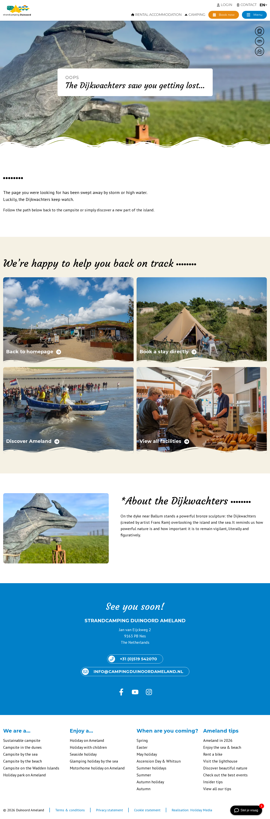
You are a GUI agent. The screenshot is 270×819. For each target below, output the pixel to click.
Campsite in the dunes (22, 747)
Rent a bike (212, 754)
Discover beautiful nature (225, 768)
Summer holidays (151, 768)
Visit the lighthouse (220, 761)
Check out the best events (225, 775)
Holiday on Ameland (87, 740)
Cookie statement (147, 810)
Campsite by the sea (20, 754)
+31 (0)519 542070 (138, 659)
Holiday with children (88, 747)
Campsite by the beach (22, 761)
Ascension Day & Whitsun (159, 761)
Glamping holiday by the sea (94, 761)
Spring (142, 740)
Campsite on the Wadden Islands (31, 768)
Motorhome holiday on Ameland (97, 768)
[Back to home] (17, 10)
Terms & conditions (70, 810)
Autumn (143, 788)
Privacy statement (109, 810)
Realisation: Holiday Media (192, 810)
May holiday (147, 754)
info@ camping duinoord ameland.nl (138, 671)
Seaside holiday (83, 754)
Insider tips (213, 781)
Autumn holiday (150, 781)
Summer (144, 775)
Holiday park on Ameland (24, 775)
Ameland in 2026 (217, 740)
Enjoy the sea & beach (222, 747)
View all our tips (217, 788)
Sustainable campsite (21, 740)
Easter (142, 747)
